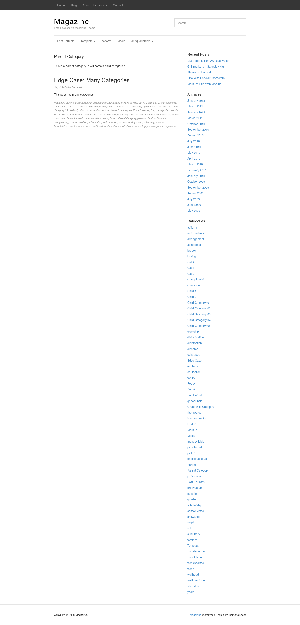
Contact (118, 5)
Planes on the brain (199, 72)
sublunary (148, 122)
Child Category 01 (96, 106)
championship (168, 102)
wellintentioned (112, 126)
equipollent (164, 110)
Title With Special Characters (206, 78)
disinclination (87, 110)
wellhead (98, 126)
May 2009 (193, 210)
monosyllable (61, 118)
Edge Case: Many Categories (92, 80)
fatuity (174, 110)
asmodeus (114, 102)
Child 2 (81, 106)
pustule (73, 122)
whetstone (128, 126)
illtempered (128, 114)
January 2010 (196, 176)
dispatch (114, 110)
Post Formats (65, 41)
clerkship (74, 110)
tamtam (160, 122)
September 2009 (198, 187)
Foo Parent (76, 114)
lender (157, 114)
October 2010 (196, 124)
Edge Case (139, 110)
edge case (170, 126)
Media (121, 41)
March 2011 (195, 118)
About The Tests (94, 5)
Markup (166, 114)
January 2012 (196, 112)
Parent (113, 118)
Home (61, 5)
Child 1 (72, 106)
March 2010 (195, 164)
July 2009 (193, 199)
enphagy (151, 110)
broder (124, 102)
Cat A (141, 102)
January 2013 (196, 100)
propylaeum (60, 122)
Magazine (71, 21)
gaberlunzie (89, 114)
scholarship (95, 122)
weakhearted (77, 126)
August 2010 (195, 135)
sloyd (134, 122)
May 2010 (193, 152)
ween (88, 126)
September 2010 (198, 129)
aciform (106, 41)
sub (140, 122)
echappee (126, 110)
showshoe (124, 122)
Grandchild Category (109, 114)
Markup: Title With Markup (204, 84)
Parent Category (127, 118)
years (138, 126)
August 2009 (195, 193)
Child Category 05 (199, 326)
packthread (76, 118)
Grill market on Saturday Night (206, 66)
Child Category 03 (139, 106)
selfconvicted (110, 122)
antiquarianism (141, 41)
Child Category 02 (117, 106)
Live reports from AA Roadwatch (208, 61)
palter (87, 118)
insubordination (144, 114)
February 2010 (197, 170)
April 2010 (193, 158)
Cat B (149, 102)
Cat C (156, 102)
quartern (82, 122)
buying (133, 102)
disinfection (102, 110)
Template (87, 41)
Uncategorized (196, 551)
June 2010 (194, 147)
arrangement (100, 102)
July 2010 (193, 141)
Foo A (57, 114)
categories (157, 126)
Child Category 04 (160, 106)
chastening (60, 106)
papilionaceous (99, 118)
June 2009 (194, 205)
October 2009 (196, 181)
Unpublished (61, 126)
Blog (74, 5)
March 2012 (195, 106)
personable (143, 118)
